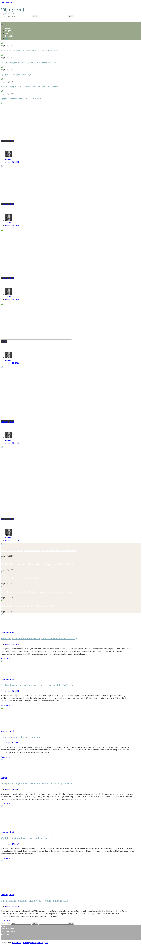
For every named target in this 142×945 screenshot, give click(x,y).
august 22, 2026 (12, 540)
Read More (5, 658)
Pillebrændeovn (8, 928)
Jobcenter (9, 33)
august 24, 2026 (12, 363)
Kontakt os (9, 36)
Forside (8, 28)
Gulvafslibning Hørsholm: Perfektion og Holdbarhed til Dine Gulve (41, 524)
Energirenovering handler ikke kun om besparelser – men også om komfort (30, 86)
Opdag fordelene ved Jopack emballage (16, 74)
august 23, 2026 (12, 443)
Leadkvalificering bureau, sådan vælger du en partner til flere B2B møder (29, 62)
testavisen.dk (6, 934)
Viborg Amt (12, 10)
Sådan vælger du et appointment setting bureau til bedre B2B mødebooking (29, 50)
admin (8, 159)
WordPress (16, 942)
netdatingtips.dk (8, 931)
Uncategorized (7, 141)
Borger (8, 31)
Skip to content (7, 2)
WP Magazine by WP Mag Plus (35, 942)
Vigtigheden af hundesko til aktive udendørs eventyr (21, 98)
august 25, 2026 (12, 162)
